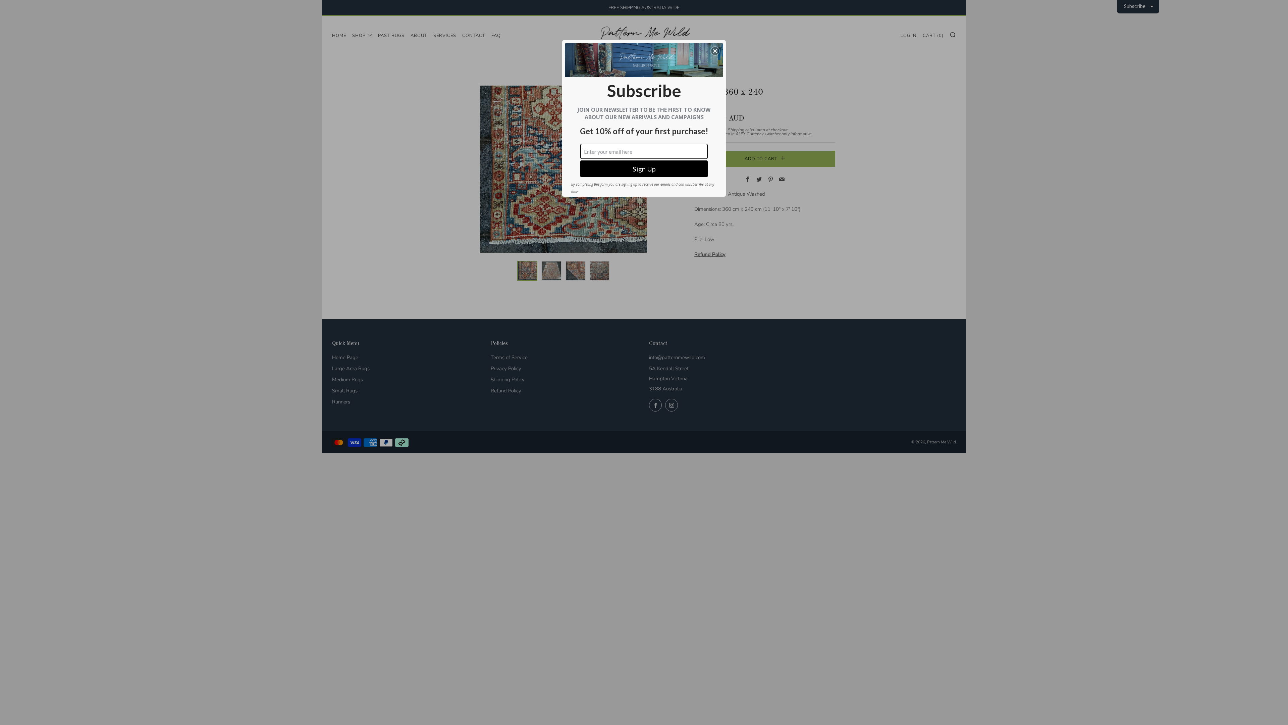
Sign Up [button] (644, 169)
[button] (715, 51)
